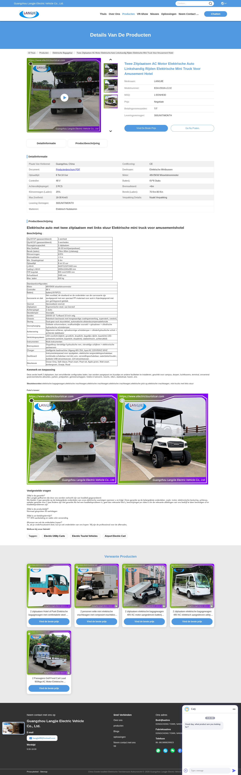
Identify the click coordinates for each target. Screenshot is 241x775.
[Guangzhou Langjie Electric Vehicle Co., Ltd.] (29, 14)
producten (128, 14)
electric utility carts (54, 536)
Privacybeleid (32, 772)
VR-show (142, 14)
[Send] (234, 770)
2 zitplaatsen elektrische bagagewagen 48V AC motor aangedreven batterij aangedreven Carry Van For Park (144, 613)
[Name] (210, 3)
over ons (114, 14)
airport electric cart (115, 536)
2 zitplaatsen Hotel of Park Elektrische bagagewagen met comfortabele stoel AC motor (49, 613)
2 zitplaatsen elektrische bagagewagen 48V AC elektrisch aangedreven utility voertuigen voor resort (192, 613)
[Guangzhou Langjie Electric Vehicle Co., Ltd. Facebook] (179, 750)
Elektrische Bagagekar (63, 53)
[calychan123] (165, 750)
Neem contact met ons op (125, 744)
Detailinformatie (46, 143)
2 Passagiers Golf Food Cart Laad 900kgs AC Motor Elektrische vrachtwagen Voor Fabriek (49, 680)
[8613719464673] (158, 750)
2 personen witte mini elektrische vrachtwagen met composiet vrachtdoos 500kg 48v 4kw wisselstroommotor (96, 613)
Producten (44, 53)
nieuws (154, 14)
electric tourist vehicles (84, 536)
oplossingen (168, 14)
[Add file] (186, 770)
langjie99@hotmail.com (44, 738)
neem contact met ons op (189, 14)
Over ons (118, 720)
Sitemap (43, 772)
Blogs (116, 731)
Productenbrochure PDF (68, 169)
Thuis (103, 14)
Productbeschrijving (87, 143)
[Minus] (234, 709)
